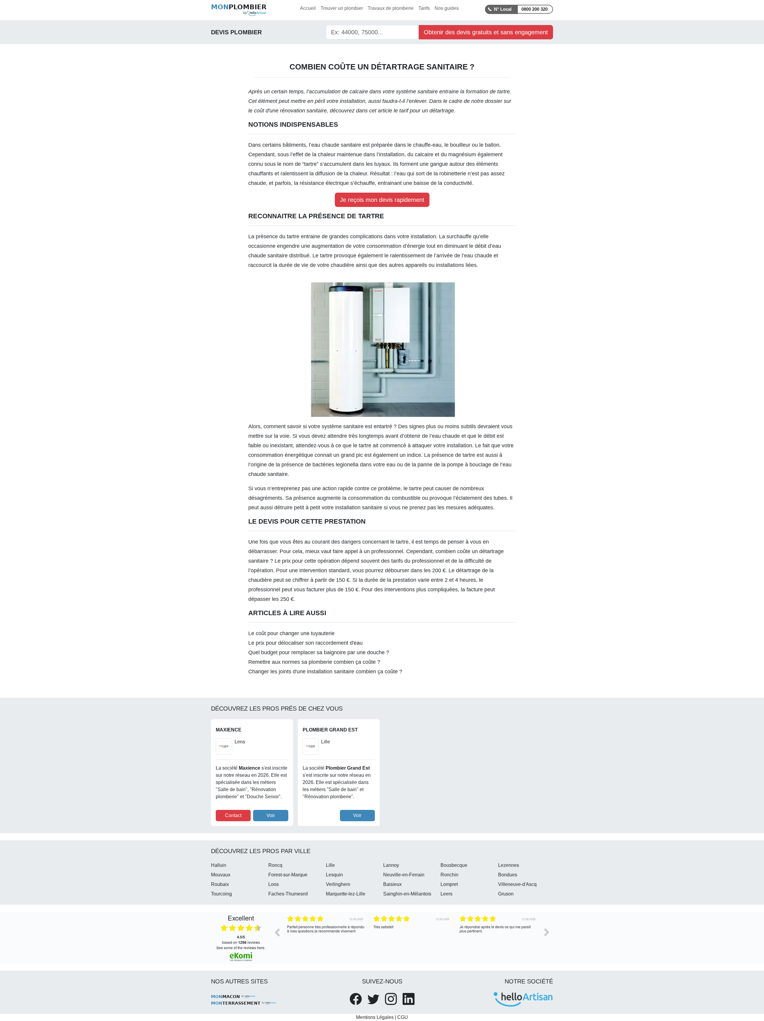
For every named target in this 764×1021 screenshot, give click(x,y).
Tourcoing (221, 893)
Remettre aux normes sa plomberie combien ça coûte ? (314, 662)
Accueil (308, 8)
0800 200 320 (534, 9)
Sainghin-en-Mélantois (407, 893)
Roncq (275, 865)
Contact (233, 815)
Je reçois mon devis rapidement (382, 200)
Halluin (218, 865)
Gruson (506, 893)
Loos (273, 884)
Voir (271, 815)
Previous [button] (277, 932)
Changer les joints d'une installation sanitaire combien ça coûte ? (325, 672)
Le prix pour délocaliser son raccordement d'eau (305, 643)
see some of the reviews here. (240, 947)
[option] (326, 936)
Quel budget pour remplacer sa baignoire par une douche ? (318, 652)
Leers (446, 893)
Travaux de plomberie (391, 8)
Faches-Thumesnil (288, 893)
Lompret (449, 884)
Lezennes (508, 865)
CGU (402, 1017)
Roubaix (220, 884)
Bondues (507, 874)
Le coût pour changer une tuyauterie (291, 633)
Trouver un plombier (342, 8)
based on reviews (241, 939)
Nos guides (447, 8)
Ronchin (449, 874)
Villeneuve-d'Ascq (517, 884)
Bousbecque (453, 865)
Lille (330, 865)
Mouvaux (220, 874)
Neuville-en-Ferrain (403, 874)
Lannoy (391, 865)
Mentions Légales (375, 1017)
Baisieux (392, 884)
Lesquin (334, 874)
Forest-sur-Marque (287, 874)
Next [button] (546, 932)
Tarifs (424, 8)
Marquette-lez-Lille (345, 893)
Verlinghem (338, 884)
